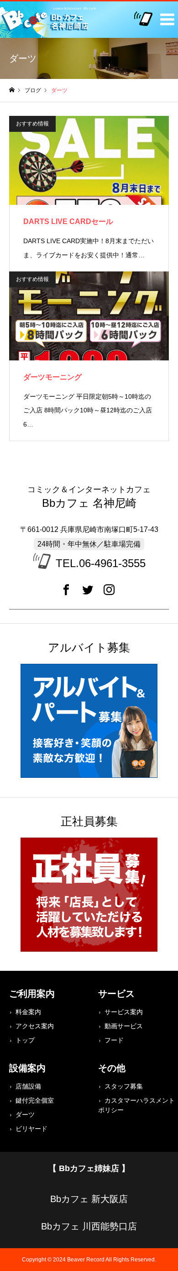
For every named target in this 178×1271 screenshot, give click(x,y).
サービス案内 (124, 1012)
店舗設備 (28, 1086)
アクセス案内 (35, 1026)
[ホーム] (12, 90)
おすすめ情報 (32, 123)
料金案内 (28, 1012)
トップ (25, 1040)
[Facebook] (66, 593)
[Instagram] (109, 593)
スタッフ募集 (124, 1086)
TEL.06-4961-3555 (101, 563)
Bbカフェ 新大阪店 (89, 1199)
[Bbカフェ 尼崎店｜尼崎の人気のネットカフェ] (50, 19)
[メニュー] (164, 15)
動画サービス (124, 1026)
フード (114, 1040)
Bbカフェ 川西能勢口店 (89, 1226)
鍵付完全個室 (35, 1100)
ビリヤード (31, 1128)
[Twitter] (88, 593)
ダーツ (25, 1114)
